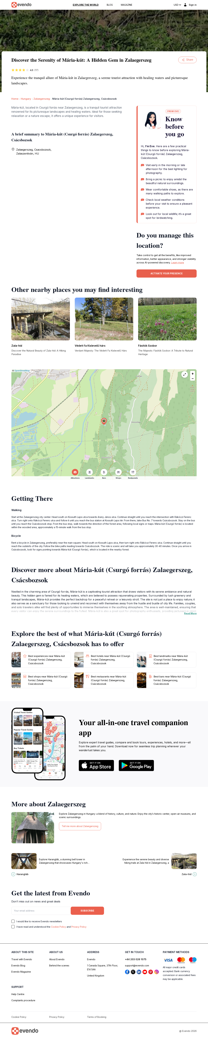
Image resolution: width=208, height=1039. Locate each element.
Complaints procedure (23, 1000)
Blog (110, 5)
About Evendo (57, 959)
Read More (190, 613)
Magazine (126, 5)
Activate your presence (166, 273)
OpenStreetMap (22, 370)
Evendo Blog (18, 965)
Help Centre (17, 994)
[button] (104, 421)
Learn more (177, 262)
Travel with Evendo (21, 959)
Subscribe (87, 910)
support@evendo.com (137, 965)
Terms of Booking (96, 1017)
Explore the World (86, 5)
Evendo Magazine (21, 971)
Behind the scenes (59, 965)
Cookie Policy (58, 926)
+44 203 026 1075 (135, 959)
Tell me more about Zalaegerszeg (80, 826)
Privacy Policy (78, 926)
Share (189, 59)
